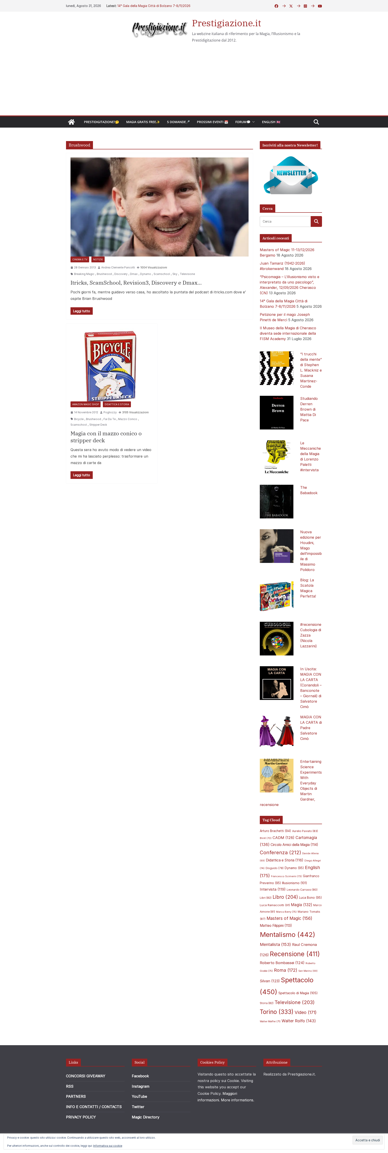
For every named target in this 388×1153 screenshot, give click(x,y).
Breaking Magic (84, 274)
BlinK (265, 838)
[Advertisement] (194, 81)
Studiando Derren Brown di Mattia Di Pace (309, 409)
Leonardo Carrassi (302, 889)
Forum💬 (242, 122)
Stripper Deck (98, 424)
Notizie (98, 259)
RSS (69, 1086)
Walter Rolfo (299, 1020)
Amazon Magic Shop (85, 404)
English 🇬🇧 (271, 122)
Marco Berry (286, 911)
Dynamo (145, 274)
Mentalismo (287, 934)
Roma (285, 970)
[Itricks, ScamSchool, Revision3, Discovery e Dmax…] (160, 207)
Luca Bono (310, 897)
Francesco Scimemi (286, 876)
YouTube (139, 1096)
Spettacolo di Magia (298, 993)
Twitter (138, 1106)
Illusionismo (294, 883)
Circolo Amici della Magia (294, 845)
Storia (266, 1003)
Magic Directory (145, 1117)
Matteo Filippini (276, 925)
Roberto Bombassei (282, 962)
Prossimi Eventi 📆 (212, 122)
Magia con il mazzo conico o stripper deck (106, 437)
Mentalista (275, 944)
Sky (174, 274)
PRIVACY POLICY (81, 1117)
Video (306, 1012)
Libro (285, 897)
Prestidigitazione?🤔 (101, 122)
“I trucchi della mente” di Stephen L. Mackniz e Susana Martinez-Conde (311, 370)
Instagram (140, 1086)
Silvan (270, 981)
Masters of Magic (289, 918)
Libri (265, 897)
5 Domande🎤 (178, 122)
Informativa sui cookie (107, 1145)
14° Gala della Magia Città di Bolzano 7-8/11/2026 (153, 6)
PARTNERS (76, 1096)
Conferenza (280, 852)
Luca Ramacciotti (275, 905)
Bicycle (79, 419)
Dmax (134, 274)
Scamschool (162, 274)
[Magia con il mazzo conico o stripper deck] (112, 364)
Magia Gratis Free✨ (143, 122)
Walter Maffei (270, 1021)
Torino (276, 1011)
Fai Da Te (110, 419)
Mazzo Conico (127, 419)
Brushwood (104, 274)
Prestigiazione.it (226, 23)
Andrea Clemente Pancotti (118, 267)
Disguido (275, 868)
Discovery (121, 274)
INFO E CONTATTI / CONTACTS (94, 1106)
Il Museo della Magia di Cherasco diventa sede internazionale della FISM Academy (288, 333)
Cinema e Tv (79, 259)
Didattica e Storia (117, 404)
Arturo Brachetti (275, 831)
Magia (301, 905)
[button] (252, 122)
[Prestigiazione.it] (71, 122)
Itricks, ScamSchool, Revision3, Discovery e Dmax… (136, 282)
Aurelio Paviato (305, 831)
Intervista (273, 889)
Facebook (140, 1076)
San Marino (307, 970)
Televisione (187, 274)
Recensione (295, 954)
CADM (283, 837)
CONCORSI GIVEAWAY (85, 1076)
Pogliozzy (110, 412)
